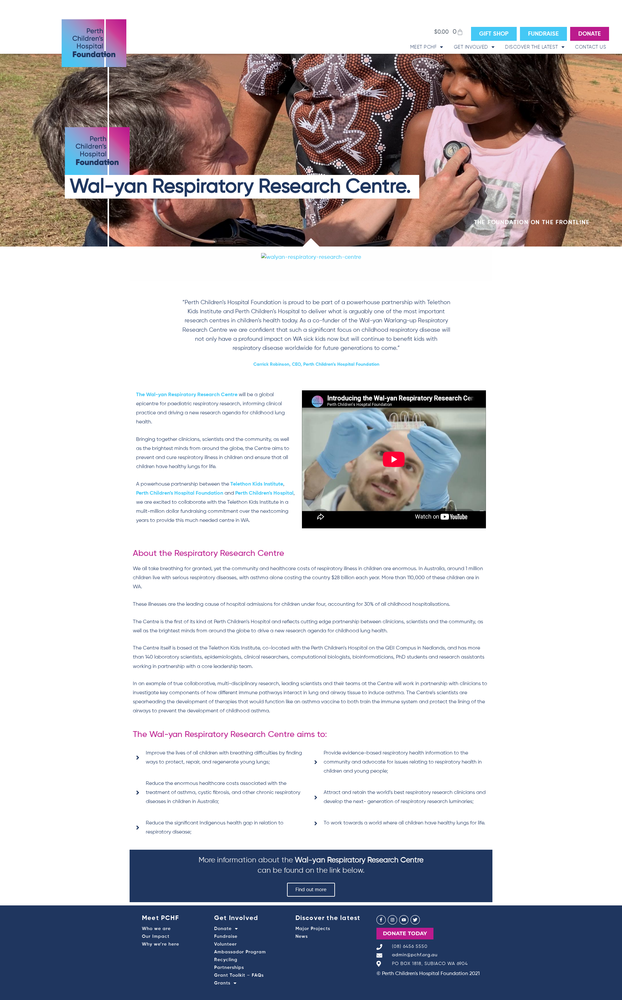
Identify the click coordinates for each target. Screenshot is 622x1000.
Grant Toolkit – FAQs (239, 975)
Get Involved (471, 47)
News (301, 936)
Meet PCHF (423, 47)
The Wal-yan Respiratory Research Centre (186, 394)
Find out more (311, 889)
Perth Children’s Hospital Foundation (179, 493)
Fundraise (225, 936)
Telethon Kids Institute (256, 484)
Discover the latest (531, 47)
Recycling (225, 960)
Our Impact (155, 936)
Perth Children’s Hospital (264, 493)
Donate (223, 928)
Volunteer (225, 944)
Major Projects (312, 928)
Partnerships (229, 967)
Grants (222, 983)
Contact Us (590, 47)
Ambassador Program (240, 952)
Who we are (156, 928)
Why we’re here (160, 944)
